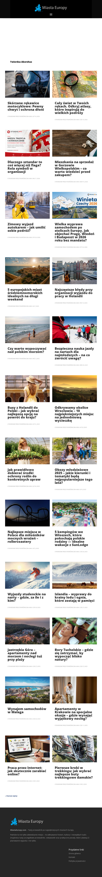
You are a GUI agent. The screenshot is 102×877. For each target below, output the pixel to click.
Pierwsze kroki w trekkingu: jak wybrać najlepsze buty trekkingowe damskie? (74, 772)
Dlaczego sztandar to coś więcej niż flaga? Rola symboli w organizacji (25, 167)
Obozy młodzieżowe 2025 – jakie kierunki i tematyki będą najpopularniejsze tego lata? (74, 476)
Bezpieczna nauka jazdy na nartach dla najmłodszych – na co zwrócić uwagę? (74, 353)
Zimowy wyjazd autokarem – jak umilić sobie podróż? (27, 227)
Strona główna (75, 853)
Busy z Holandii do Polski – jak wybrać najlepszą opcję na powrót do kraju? (23, 412)
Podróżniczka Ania (25, 116)
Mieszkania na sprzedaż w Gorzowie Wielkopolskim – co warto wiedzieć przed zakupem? (74, 168)
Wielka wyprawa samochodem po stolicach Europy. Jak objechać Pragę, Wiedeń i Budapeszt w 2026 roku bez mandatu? (74, 232)
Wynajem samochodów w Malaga (27, 710)
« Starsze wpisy (11, 796)
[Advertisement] (51, 36)
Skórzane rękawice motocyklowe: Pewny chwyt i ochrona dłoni (26, 106)
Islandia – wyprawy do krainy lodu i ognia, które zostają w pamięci (74, 597)
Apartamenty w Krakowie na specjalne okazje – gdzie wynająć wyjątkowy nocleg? (73, 714)
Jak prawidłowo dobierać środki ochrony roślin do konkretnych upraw (24, 474)
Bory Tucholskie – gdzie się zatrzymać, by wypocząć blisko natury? (74, 654)
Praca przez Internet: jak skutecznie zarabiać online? (27, 770)
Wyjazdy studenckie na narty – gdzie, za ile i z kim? (27, 597)
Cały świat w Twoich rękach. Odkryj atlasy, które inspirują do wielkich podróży (73, 108)
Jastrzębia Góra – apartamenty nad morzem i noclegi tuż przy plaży (25, 654)
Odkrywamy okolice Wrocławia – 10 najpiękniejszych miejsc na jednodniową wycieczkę (74, 414)
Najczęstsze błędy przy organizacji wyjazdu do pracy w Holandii (74, 292)
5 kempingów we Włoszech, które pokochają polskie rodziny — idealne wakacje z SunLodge (71, 538)
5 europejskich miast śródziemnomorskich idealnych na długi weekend (25, 294)
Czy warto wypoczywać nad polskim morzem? (27, 350)
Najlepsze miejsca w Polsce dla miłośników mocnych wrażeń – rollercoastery (26, 537)
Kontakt (72, 857)
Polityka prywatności (77, 861)
